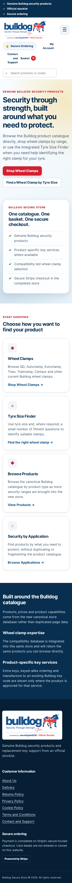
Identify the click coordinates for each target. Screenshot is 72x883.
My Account (48, 46)
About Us (9, 781)
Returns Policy (13, 794)
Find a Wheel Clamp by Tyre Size (32, 182)
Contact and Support (12, 58)
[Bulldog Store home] (25, 30)
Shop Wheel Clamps (22, 171)
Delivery (8, 787)
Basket (27, 58)
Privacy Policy (13, 801)
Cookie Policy (12, 808)
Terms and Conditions (18, 814)
